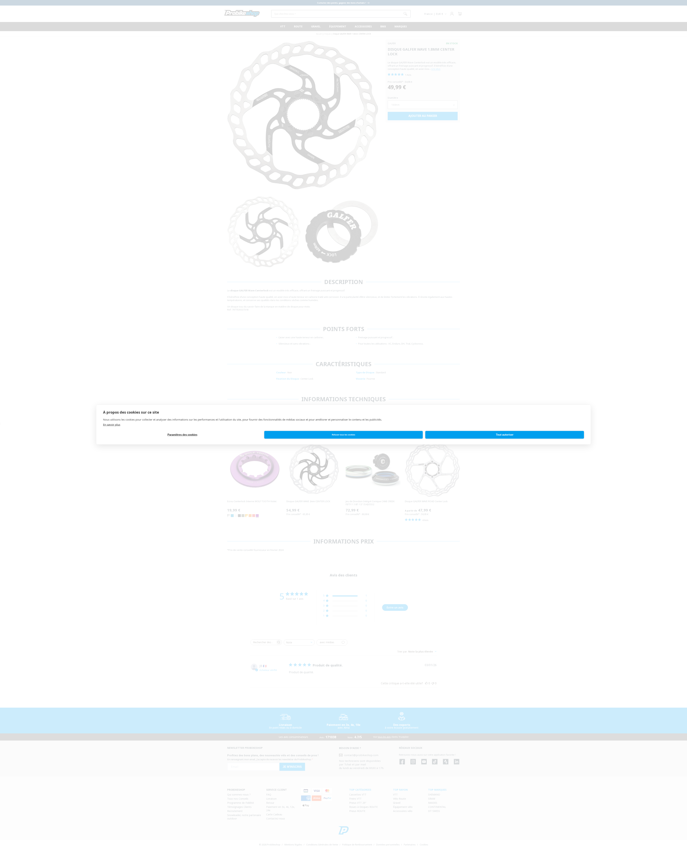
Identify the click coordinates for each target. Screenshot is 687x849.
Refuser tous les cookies (343, 435)
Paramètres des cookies (182, 434)
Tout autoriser (504, 434)
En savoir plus (111, 424)
